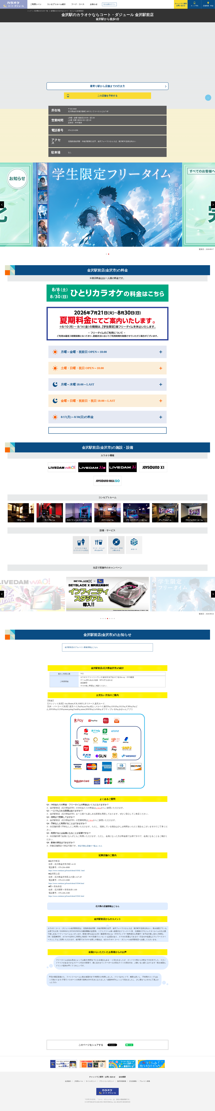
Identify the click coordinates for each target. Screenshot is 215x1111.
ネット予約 (194, 6)
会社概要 (122, 1077)
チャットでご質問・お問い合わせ (102, 1077)
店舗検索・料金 (208, 6)
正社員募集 (133, 1081)
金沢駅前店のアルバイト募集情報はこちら (81, 647)
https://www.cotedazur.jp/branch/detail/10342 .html (67, 871)
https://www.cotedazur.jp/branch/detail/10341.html (66, 896)
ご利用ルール (78, 1081)
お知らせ (93, 4)
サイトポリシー (91, 1081)
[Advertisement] (107, 1014)
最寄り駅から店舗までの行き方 (107, 86)
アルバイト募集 (145, 1081)
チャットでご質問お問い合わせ (181, 4)
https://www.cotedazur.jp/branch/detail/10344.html (66, 883)
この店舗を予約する (107, 95)
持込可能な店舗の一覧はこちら (90, 846)
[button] (2, 204)
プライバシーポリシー (106, 1081)
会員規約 (68, 1081)
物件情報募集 (121, 1081)
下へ (208, 98)
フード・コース (77, 4)
